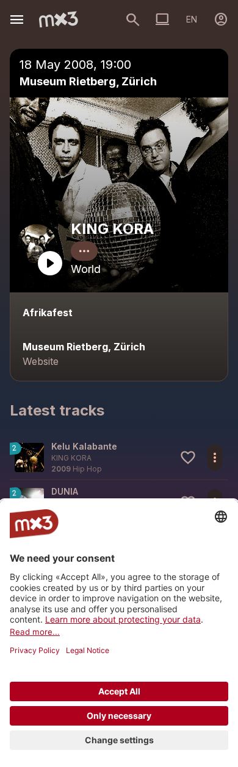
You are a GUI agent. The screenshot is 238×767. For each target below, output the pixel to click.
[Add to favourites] (188, 457)
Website (41, 361)
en (191, 19)
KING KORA (112, 229)
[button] (119, 457)
